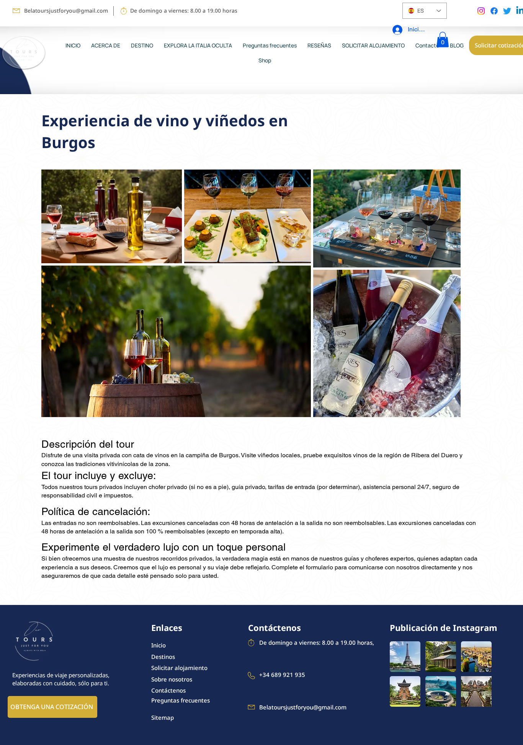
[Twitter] (507, 11)
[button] (442, 39)
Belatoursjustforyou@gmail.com (66, 10)
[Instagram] (481, 11)
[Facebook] (494, 11)
